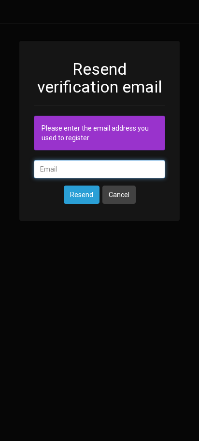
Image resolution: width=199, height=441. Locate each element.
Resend (81, 195)
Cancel (119, 195)
